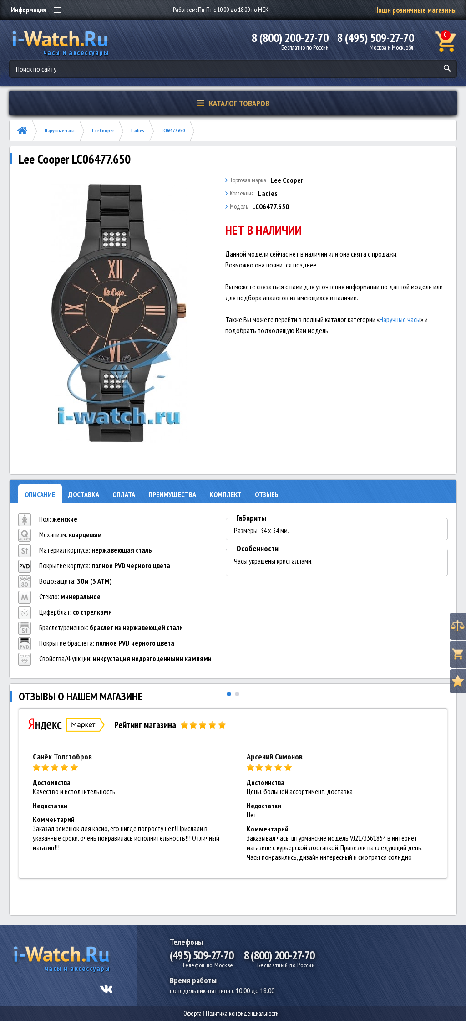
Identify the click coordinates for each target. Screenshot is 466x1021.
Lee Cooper (103, 130)
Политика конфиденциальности (242, 1013)
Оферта (192, 1013)
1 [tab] (229, 694)
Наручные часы (60, 130)
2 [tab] (237, 694)
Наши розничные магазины (415, 10)
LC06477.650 (173, 130)
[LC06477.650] (119, 313)
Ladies (137, 130)
